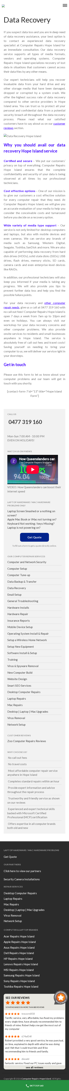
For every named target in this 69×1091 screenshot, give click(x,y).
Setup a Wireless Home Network (27, 640)
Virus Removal (16, 718)
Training (12, 659)
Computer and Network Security (26, 562)
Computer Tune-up (18, 575)
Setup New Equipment (20, 646)
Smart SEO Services (19, 685)
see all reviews (34, 1067)
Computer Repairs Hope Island (36, 1078)
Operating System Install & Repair (28, 633)
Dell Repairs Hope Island (19, 953)
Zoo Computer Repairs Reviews (26, 741)
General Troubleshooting (22, 601)
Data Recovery (16, 588)
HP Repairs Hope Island (18, 958)
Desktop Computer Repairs (23, 692)
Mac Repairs (15, 705)
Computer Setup (17, 568)
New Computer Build (19, 672)
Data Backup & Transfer (22, 581)
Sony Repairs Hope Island (19, 981)
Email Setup (14, 594)
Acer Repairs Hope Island (19, 936)
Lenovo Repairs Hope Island (21, 964)
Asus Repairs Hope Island (19, 947)
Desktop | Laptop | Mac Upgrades (27, 711)
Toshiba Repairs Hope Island (21, 986)
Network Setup (16, 724)
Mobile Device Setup (20, 627)
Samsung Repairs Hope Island (22, 975)
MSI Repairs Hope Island (19, 969)
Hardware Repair (17, 614)
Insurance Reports (18, 620)
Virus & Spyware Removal (22, 666)
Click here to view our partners (22, 871)
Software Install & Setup (22, 653)
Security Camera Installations (22, 879)
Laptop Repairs (16, 698)
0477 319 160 (24, 421)
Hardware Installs (18, 607)
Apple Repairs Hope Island (20, 941)
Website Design (17, 679)
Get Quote (34, 537)
